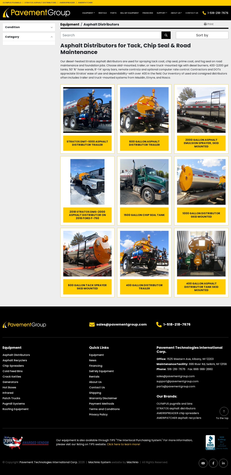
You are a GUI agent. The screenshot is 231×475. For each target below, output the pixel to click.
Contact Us (192, 13)
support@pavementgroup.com (178, 381)
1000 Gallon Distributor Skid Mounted (201, 214)
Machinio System (99, 462)
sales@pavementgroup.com (121, 324)
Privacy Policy (98, 414)
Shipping (95, 393)
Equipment (88, 13)
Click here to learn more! (123, 444)
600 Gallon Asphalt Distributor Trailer (144, 143)
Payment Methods (101, 404)
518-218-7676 (176, 369)
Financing (148, 13)
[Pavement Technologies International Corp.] (24, 324)
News (92, 360)
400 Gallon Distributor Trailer (144, 286)
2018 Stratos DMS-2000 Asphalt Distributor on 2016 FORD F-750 (87, 215)
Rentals (103, 13)
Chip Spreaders (13, 366)
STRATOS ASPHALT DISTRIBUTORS (40, 2)
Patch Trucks (11, 398)
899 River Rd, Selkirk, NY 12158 (208, 364)
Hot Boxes (9, 387)
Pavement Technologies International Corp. (48, 462)
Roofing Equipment (16, 409)
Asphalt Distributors (16, 355)
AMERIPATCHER (85, 2)
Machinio (132, 462)
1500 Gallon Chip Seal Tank (144, 215)
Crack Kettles (12, 377)
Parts (113, 13)
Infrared (8, 393)
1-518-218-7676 (218, 13)
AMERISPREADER (67, 2)
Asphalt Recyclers (15, 360)
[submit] (166, 35)
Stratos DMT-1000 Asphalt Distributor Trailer (87, 143)
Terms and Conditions (104, 409)
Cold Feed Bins (13, 371)
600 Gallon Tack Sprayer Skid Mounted (87, 286)
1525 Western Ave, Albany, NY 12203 (190, 359)
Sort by (202, 35)
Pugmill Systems (14, 404)
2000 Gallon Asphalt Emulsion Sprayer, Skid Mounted (201, 143)
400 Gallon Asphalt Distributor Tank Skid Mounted (201, 287)
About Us (175, 13)
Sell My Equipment (129, 13)
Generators (10, 382)
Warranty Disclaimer (103, 398)
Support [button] (161, 13)
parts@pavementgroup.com (176, 386)
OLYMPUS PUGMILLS (12, 2)
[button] (89, 13)
